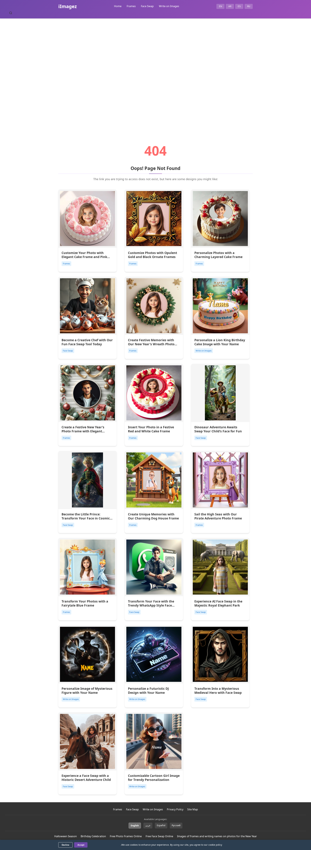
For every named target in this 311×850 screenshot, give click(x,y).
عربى (147, 825)
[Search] (11, 13)
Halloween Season (65, 836)
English (135, 825)
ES (239, 6)
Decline (65, 845)
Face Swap (147, 6)
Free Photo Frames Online (126, 836)
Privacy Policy (175, 809)
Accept (80, 845)
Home (117, 6)
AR (229, 6)
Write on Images (169, 6)
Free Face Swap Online (159, 836)
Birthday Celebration (93, 836)
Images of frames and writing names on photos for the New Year (217, 836)
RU (248, 6)
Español (161, 825)
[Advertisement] (155, 72)
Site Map (192, 809)
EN (220, 6)
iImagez (67, 6)
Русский (176, 825)
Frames (131, 6)
